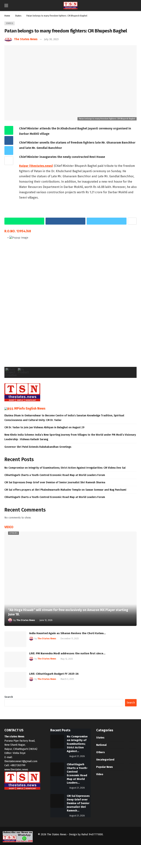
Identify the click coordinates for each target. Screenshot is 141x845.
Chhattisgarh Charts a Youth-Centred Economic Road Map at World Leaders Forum (54, 475)
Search (8, 697)
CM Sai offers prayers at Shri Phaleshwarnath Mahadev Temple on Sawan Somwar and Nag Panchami (65, 489)
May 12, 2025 (67, 659)
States (9, 23)
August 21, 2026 (77, 756)
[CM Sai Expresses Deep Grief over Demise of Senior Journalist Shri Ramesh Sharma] (57, 801)
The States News (25, 39)
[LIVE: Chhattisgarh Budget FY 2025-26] (15, 680)
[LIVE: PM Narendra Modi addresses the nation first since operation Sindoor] (15, 659)
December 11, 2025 (70, 638)
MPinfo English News (29, 408)
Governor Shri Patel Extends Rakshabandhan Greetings (37, 446)
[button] (10, 306)
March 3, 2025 (67, 679)
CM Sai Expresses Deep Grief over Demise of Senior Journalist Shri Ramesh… (78, 803)
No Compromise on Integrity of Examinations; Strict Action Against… (77, 744)
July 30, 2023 (51, 39)
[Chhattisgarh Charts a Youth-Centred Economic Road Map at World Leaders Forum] (57, 769)
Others (13, 533)
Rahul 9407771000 (92, 834)
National (101, 745)
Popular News (104, 767)
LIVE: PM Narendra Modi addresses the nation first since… (67, 653)
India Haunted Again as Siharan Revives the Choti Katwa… (67, 633)
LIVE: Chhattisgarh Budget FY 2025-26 (54, 673)
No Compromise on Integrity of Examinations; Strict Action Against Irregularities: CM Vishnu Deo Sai (65, 467)
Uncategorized (105, 759)
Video (99, 774)
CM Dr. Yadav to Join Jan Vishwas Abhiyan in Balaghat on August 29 (44, 427)
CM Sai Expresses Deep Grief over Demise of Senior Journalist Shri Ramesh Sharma (54, 482)
